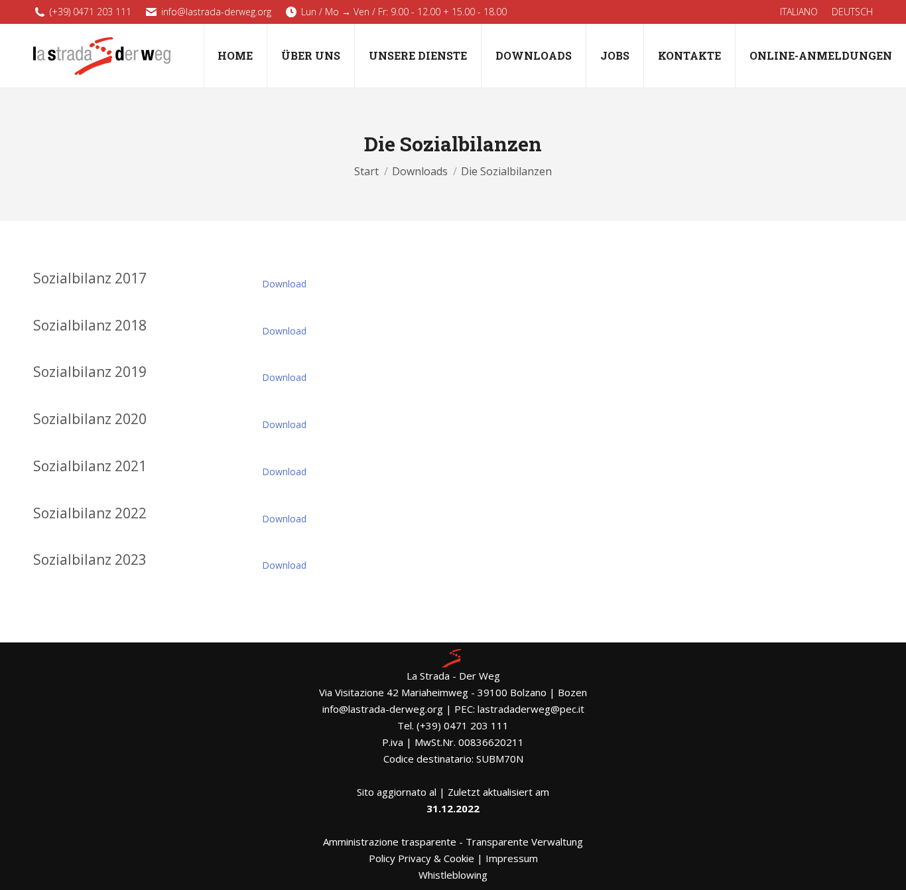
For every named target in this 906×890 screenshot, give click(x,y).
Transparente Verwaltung (524, 841)
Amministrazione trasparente (389, 841)
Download (284, 283)
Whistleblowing (453, 874)
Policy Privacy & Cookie (421, 858)
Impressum (511, 858)
